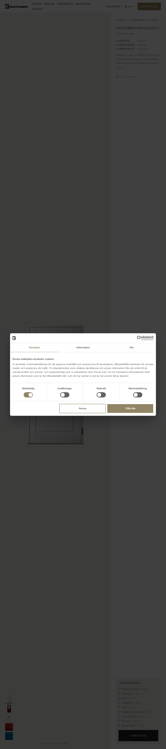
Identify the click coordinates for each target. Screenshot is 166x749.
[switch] (64, 394)
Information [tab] (83, 347)
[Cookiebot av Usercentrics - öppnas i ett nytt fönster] (139, 338)
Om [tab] (132, 347)
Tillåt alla (130, 408)
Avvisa (82, 408)
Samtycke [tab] (34, 347)
